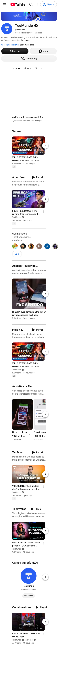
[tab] (16, 68)
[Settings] (37, 4)
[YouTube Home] (17, 4)
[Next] (45, 145)
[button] (41, 68)
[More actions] (43, 158)
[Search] (31, 4)
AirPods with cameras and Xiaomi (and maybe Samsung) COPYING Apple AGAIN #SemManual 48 (29, 117)
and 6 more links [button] (27, 45)
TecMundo (16, 217)
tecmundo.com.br (11, 45)
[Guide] (4, 4)
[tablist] (29, 68)
